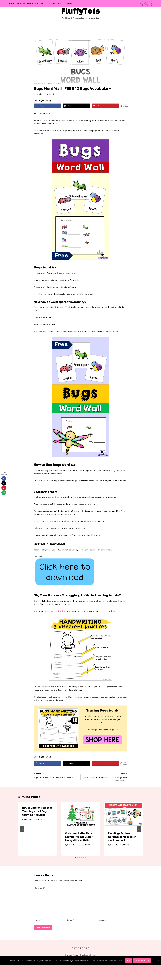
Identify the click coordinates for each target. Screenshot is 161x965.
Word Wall (57, 84)
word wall (56, 497)
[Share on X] (3, 483)
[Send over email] (3, 492)
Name (38, 920)
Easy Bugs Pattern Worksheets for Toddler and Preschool (122, 837)
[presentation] (80, 815)
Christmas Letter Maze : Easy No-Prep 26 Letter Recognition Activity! (79, 837)
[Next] (139, 829)
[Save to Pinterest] (3, 488)
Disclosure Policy (88, 955)
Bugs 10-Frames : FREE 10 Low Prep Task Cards (55, 776)
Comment (40, 888)
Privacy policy (142, 960)
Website (102, 920)
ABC (42, 3)
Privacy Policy (71, 955)
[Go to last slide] (22, 829)
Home (11, 3)
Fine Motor (32, 3)
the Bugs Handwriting (55, 611)
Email (70, 920)
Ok (128, 960)
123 (48, 3)
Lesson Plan (58, 3)
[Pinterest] (147, 4)
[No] (158, 960)
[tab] (75, 857)
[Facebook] (152, 4)
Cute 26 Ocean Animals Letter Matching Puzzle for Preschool (105, 777)
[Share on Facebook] (3, 478)
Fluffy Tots (39, 94)
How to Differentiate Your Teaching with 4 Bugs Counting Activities (37, 811)
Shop (69, 3)
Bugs (50, 84)
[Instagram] (142, 4)
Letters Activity (40, 84)
